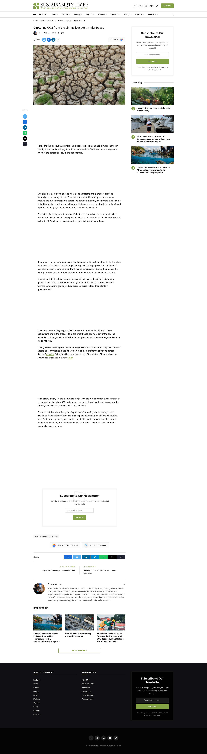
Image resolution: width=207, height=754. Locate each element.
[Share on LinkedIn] (53, 40)
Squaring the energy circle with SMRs (58, 570)
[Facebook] (25, 122)
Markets (101, 14)
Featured (43, 14)
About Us (85, 680)
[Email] (25, 138)
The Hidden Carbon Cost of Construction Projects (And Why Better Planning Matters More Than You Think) (110, 637)
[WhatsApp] (25, 133)
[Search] (172, 14)
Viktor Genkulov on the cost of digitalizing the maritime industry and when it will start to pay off (153, 139)
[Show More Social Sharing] (58, 40)
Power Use (54, 536)
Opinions (114, 14)
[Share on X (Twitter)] (44, 40)
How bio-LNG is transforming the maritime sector (78, 634)
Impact (89, 14)
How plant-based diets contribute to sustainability (153, 109)
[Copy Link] (25, 144)
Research (152, 14)
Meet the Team (88, 684)
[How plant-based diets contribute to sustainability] (152, 96)
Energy (77, 14)
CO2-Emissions (41, 536)
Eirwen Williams (44, 33)
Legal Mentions (88, 695)
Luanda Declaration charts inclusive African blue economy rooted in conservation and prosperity (46, 637)
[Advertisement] (79, 126)
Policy (126, 14)
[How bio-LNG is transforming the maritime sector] (79, 622)
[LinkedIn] (25, 127)
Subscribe (167, 6)
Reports (138, 14)
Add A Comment (79, 651)
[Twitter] (25, 116)
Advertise (86, 688)
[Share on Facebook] (49, 40)
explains (50, 354)
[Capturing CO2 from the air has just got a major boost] (79, 75)
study (70, 358)
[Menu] (34, 14)
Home (35, 21)
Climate (65, 14)
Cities (53, 14)
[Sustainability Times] (60, 6)
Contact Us (86, 691)
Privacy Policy (87, 699)
